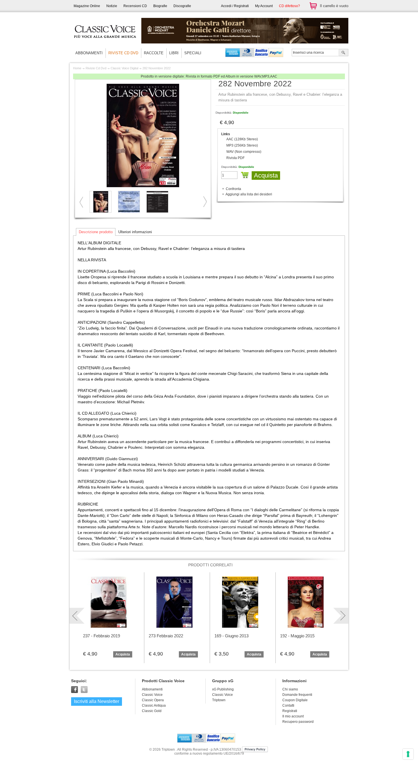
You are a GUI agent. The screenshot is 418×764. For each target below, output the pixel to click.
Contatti (288, 705)
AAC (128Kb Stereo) (242, 139)
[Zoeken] (343, 53)
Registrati (289, 711)
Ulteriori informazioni (135, 232)
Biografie (160, 6)
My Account (264, 6)
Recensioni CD (135, 6)
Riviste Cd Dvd (96, 68)
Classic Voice (222, 695)
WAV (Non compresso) (243, 152)
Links (225, 134)
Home (77, 68)
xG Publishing (223, 689)
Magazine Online (87, 6)
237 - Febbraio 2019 (101, 635)
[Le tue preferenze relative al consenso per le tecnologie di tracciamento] (408, 754)
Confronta (233, 189)
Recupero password (298, 722)
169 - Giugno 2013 (231, 635)
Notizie (111, 6)
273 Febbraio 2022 (166, 635)
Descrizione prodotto (96, 232)
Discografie (182, 6)
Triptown (218, 700)
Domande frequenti (297, 695)
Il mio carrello (313, 5)
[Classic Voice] (105, 43)
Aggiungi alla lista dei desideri (248, 194)
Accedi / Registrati (235, 6)
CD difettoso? (289, 6)
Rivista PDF (235, 158)
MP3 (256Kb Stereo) (242, 145)
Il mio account (293, 716)
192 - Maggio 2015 (297, 635)
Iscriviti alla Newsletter (96, 701)
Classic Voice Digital (124, 68)
